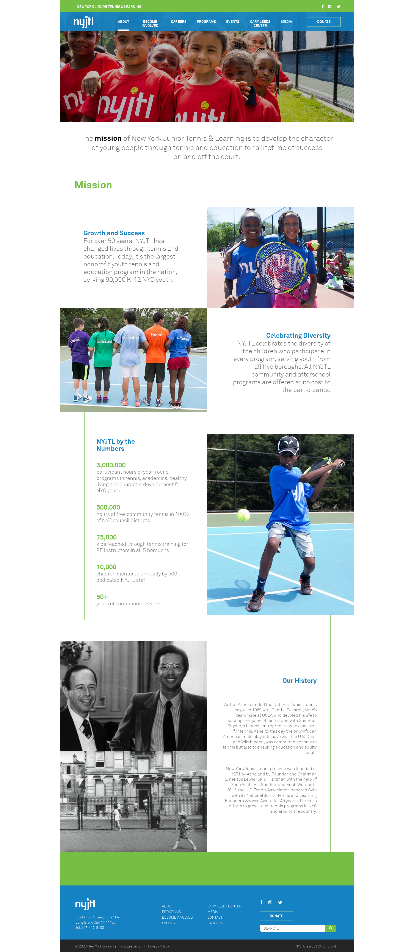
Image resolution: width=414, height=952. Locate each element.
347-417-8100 (93, 928)
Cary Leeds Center (260, 24)
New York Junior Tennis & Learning (114, 946)
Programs (206, 22)
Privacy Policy (158, 946)
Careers (179, 22)
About (123, 22)
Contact (215, 917)
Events (232, 22)
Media (286, 22)
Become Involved (150, 24)
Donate (324, 21)
